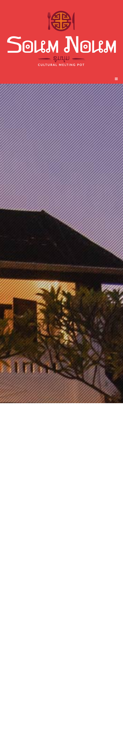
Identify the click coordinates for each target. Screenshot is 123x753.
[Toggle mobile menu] (116, 79)
